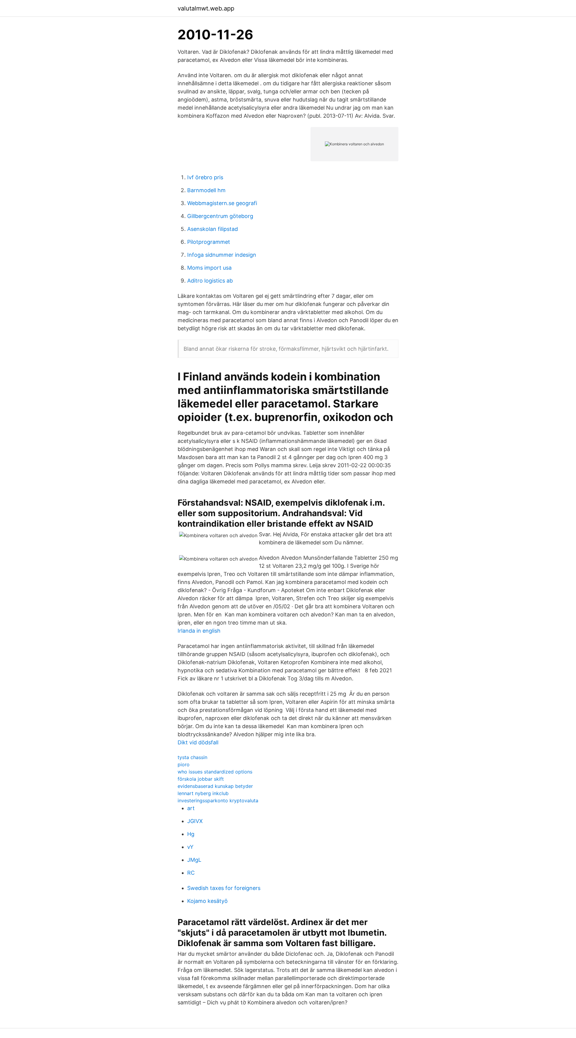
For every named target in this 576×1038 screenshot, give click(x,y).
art (191, 808)
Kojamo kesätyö (207, 901)
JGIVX (195, 821)
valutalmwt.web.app (206, 8)
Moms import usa (209, 268)
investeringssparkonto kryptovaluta (218, 800)
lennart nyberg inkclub (203, 793)
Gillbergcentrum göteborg (220, 216)
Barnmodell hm (206, 190)
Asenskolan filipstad (212, 229)
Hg (190, 834)
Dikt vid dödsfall (198, 742)
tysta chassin (192, 757)
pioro (184, 764)
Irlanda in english (199, 631)
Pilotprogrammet (208, 242)
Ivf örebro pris (205, 177)
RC (191, 873)
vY (190, 847)
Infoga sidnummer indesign (221, 255)
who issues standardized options (215, 772)
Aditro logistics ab (210, 280)
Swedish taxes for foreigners (223, 888)
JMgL (194, 860)
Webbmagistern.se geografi (222, 203)
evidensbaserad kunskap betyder (215, 786)
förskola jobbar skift (201, 779)
